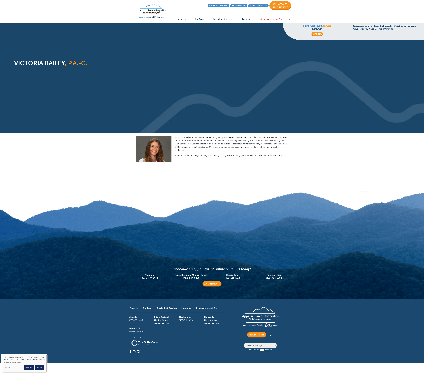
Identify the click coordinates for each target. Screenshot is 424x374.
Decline (29, 367)
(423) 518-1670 (232, 278)
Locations (246, 19)
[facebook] (130, 352)
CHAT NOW (317, 34)
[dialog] (24, 363)
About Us (182, 19)
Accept (39, 367)
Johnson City (135, 328)
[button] (280, 5)
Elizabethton (185, 317)
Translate (268, 350)
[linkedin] (138, 352)
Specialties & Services (223, 19)
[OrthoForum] (145, 341)
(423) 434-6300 (274, 278)
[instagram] (134, 352)
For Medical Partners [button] (218, 6)
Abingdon (133, 317)
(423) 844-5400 (211, 323)
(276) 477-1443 (150, 278)
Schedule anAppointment (280, 5)
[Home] (151, 11)
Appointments (212, 284)
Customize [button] (7, 367)
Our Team (199, 19)
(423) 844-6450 (191, 278)
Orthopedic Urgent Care (271, 19)
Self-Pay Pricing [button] (239, 6)
